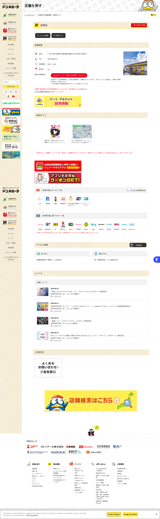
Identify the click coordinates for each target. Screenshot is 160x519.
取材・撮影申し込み (102, 492)
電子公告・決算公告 (123, 478)
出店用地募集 (100, 480)
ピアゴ (34, 481)
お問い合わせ (101, 464)
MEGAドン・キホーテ (38, 476)
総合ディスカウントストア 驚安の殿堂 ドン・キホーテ (11, 5)
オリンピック (36, 483)
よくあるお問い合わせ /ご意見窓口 (11, 74)
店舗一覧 (34, 471)
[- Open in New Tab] (58, 170)
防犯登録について (80, 490)
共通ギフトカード (80, 475)
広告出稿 (98, 489)
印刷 (154, 15)
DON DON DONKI (37, 486)
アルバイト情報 (11, 68)
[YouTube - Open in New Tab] (13, 97)
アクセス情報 (43, 35)
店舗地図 (139, 245)
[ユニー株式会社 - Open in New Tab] (32, 448)
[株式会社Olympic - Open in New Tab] (86, 448)
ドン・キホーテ (36, 473)
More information (32, 515)
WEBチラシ (60, 35)
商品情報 (11, 44)
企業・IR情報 (10, 59)
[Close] (156, 514)
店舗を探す (90, 401)
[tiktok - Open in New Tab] (8, 97)
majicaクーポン (79, 478)
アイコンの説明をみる (138, 190)
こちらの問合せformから (43, 91)
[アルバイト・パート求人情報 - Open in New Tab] (58, 101)
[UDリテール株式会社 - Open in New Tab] (52, 448)
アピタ (34, 478)
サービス (11, 49)
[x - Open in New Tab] (11, 93)
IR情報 (119, 473)
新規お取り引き (100, 473)
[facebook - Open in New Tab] (6, 93)
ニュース (11, 54)
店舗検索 (34, 468)
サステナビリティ (122, 476)
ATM (76, 473)
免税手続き (78, 487)
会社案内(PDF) (121, 468)
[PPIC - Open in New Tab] (11, 123)
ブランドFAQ (78, 492)
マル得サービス (79, 480)
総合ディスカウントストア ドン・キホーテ (11, 190)
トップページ (29, 15)
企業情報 (120, 464)
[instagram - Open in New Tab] (16, 93)
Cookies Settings (114, 514)
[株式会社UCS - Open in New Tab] (94, 453)
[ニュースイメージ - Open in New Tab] (42, 295)
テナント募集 (100, 482)
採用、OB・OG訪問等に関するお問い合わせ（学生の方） (102, 496)
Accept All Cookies (130, 514)
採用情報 (11, 63)
